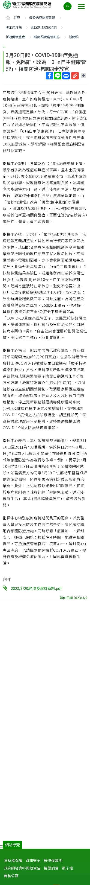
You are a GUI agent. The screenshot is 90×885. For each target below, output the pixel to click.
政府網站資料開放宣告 (22, 868)
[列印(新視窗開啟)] (66, 75)
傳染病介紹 (14, 27)
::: (4, 46)
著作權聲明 (53, 860)
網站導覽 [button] (12, 844)
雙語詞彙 (51, 868)
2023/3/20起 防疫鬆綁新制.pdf (36, 588)
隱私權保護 (13, 860)
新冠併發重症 (15, 36)
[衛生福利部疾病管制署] (28, 4)
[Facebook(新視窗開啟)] (49, 75)
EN (67, 6)
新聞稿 (73, 36)
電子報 (67, 868)
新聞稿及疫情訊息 (47, 36)
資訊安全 (33, 860)
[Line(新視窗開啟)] (58, 75)
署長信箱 (11, 875)
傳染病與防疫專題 (42, 17)
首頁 (17, 17)
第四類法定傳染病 (44, 27)
